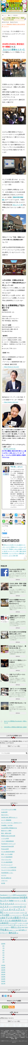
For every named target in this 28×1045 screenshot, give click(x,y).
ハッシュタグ (13, 923)
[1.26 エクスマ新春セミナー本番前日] (5, 663)
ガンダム (6, 912)
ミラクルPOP (5, 838)
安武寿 (26, 927)
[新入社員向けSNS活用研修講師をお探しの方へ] (5, 635)
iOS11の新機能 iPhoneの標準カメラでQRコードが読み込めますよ (17, 601)
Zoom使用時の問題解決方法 (9, 828)
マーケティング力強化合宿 (8, 867)
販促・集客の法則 (6, 833)
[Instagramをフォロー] (9, 540)
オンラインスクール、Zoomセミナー (11, 822)
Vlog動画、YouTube (7, 825)
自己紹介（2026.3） (9, 1030)
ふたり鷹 (21, 900)
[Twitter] (4, 474)
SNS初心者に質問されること (9, 817)
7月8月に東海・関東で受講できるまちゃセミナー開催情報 (17, 585)
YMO (18, 900)
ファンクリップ (3, 925)
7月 (3, 948)
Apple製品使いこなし (7, 872)
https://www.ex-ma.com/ (11, 367)
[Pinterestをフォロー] (12, 540)
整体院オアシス (12, 930)
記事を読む (18, 579)
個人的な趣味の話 (6, 878)
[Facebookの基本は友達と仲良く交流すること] (5, 572)
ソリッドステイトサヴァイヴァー (15, 915)
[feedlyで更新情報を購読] (15, 540)
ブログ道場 (6, 927)
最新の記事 (19, 463)
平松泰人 (11, 549)
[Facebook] (6, 474)
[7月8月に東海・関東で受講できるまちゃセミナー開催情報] (5, 586)
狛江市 (5, 551)
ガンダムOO (11, 912)
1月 (3, 962)
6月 (3, 950)
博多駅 (22, 927)
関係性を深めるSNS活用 (8, 836)
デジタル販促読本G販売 (8, 851)
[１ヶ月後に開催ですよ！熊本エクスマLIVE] (20, 522)
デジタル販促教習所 (13, 920)
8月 (3, 946)
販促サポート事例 (6, 830)
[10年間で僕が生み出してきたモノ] (5, 706)
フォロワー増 (11, 925)
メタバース (4, 880)
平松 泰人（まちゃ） (16, 467)
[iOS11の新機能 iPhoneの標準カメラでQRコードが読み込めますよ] (5, 603)
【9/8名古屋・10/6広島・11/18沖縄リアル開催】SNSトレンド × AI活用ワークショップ (17, 788)
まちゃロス (9, 904)
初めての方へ (5, 815)
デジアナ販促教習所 (6, 857)
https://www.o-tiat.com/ (11, 402)
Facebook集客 (5, 898)
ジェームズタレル (14, 553)
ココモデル (22, 912)
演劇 (20, 551)
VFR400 (15, 900)
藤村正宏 (21, 553)
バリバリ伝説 (25, 923)
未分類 (3, 883)
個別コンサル (16, 927)
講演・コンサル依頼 (6, 854)
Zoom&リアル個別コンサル (13, 1033)
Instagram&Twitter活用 (7, 846)
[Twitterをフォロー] (3, 540)
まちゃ (21, 547)
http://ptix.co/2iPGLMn (9, 449)
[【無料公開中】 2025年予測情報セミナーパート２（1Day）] (5, 619)
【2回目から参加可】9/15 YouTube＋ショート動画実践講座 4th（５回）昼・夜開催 (16, 774)
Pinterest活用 (5, 849)
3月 (3, 957)
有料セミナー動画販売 (20, 1037)
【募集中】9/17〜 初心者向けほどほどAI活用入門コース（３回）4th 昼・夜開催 (17, 767)
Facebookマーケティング (8, 843)
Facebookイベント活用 (8, 895)
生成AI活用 (4, 812)
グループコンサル (6, 859)
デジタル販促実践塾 (6, 862)
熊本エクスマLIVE (8, 545)
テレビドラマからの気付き (8, 870)
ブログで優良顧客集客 (7, 841)
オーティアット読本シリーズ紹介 (14, 1036)
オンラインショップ (6, 865)
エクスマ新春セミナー (12, 547)
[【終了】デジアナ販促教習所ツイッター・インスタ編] (5, 692)
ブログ (2, 1030)
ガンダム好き (16, 912)
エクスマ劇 (12, 555)
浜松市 (17, 930)
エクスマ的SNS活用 (14, 906)
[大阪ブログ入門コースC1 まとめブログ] (5, 677)
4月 (3, 955)
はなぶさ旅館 (18, 549)
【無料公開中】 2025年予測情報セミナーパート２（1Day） (17, 617)
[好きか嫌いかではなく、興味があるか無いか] (5, 649)
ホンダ (9, 927)
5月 (3, 952)
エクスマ (6, 26)
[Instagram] (8, 474)
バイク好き (20, 923)
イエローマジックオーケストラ (21, 903)
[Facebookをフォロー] (6, 540)
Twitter (11, 901)
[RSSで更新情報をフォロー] (18, 540)
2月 (3, 959)
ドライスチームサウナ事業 (8, 809)
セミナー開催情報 (7, 24)
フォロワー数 (18, 925)
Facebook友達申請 (21, 895)
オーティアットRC (13, 551)
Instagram (15, 898)
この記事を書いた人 (8, 463)
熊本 (17, 555)
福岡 (20, 930)
